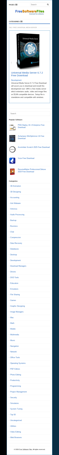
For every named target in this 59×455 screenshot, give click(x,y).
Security (13, 397)
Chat (12, 232)
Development (16, 80)
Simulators (14, 403)
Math (12, 323)
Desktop (13, 255)
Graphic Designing (17, 306)
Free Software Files (25, 449)
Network (13, 352)
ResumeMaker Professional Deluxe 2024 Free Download (32, 170)
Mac (12, 318)
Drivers (13, 272)
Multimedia (14, 335)
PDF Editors (15, 369)
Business (14, 226)
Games (13, 300)
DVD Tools (14, 277)
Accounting (14, 197)
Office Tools (15, 357)
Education (14, 283)
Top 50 (13, 415)
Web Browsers (16, 437)
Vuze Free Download (26, 158)
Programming (15, 386)
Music (12, 340)
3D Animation (15, 186)
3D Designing (15, 192)
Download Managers (18, 266)
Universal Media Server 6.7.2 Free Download (27, 74)
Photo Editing (15, 375)
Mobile (13, 329)
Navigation (14, 346)
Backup (13, 220)
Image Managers (17, 312)
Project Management (18, 392)
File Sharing (15, 295)
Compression (15, 237)
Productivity (15, 380)
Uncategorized (16, 420)
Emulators (14, 289)
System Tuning (16, 409)
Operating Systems (18, 363)
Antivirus (13, 209)
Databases (14, 249)
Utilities (13, 426)
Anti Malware (15, 203)
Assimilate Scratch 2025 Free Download (34, 147)
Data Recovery (16, 243)
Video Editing (15, 432)
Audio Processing (17, 215)
